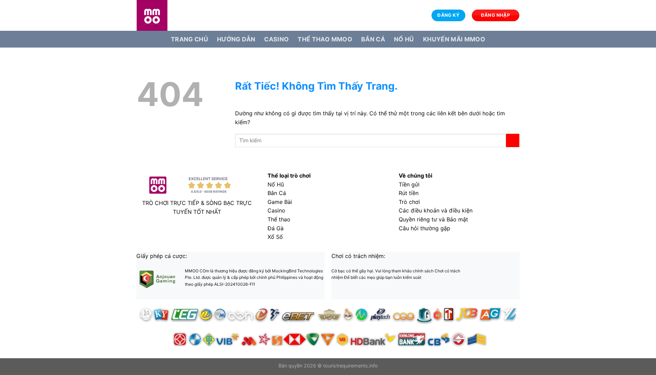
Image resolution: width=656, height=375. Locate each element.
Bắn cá (373, 39)
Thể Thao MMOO (325, 39)
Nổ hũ (404, 39)
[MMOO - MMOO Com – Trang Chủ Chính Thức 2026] (171, 15)
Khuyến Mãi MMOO (454, 39)
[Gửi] (512, 140)
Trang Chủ (189, 39)
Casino (276, 39)
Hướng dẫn (236, 39)
